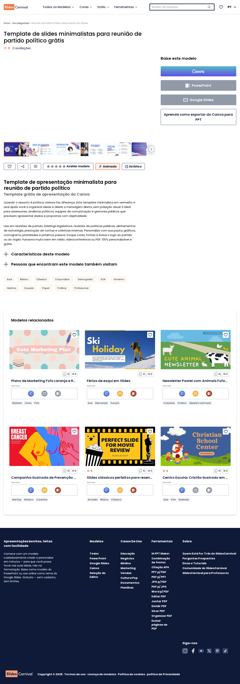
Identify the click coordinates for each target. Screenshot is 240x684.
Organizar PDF (162, 616)
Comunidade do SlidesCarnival (204, 568)
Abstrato (17, 403)
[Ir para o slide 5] (118, 149)
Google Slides (99, 563)
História (11, 288)
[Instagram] (185, 650)
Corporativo (62, 279)
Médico (126, 563)
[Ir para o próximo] (151, 149)
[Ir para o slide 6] (144, 149)
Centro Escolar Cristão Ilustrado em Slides (199, 477)
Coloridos (169, 403)
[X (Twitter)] (209, 650)
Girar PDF (158, 611)
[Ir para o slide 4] (93, 149)
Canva (94, 568)
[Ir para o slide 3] (67, 149)
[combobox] (182, 7)
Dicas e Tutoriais (194, 563)
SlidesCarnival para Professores (205, 573)
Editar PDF (159, 596)
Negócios (127, 558)
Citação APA (160, 567)
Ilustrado (184, 499)
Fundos (115, 403)
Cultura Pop (129, 578)
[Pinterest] (217, 650)
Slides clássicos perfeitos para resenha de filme (128, 477)
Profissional (81, 288)
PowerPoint (98, 558)
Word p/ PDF (160, 591)
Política (61, 288)
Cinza (28, 403)
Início (7, 23)
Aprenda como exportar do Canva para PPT (198, 117)
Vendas (126, 573)
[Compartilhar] (22, 166)
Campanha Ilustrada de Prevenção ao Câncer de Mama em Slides (69, 477)
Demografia (85, 279)
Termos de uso (75, 674)
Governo (119, 279)
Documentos (130, 583)
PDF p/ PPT (159, 577)
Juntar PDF (159, 601)
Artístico (28, 499)
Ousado (29, 288)
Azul (9, 279)
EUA (103, 279)
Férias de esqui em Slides (108, 380)
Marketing (128, 568)
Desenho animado (200, 403)
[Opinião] (35, 166)
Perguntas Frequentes (198, 558)
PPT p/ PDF (159, 572)
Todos (94, 553)
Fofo (36, 403)
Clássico (41, 279)
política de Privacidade (163, 674)
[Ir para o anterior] (7, 149)
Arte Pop (16, 499)
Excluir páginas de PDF (159, 624)
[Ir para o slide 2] (42, 149)
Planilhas (127, 587)
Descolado (101, 403)
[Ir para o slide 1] (16, 149)
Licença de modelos (102, 674)
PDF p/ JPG (159, 587)
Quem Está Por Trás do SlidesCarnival (209, 553)
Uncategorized (20, 23)
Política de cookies (132, 674)
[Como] (9, 166)
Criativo (182, 403)
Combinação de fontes (161, 560)
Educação (128, 553)
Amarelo (93, 499)
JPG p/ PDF (159, 582)
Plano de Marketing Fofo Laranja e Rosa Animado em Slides (62, 380)
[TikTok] (225, 650)
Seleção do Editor (98, 575)
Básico (24, 279)
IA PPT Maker (161, 553)
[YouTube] (201, 650)
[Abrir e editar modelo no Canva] (198, 71)
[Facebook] (193, 650)
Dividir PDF (159, 606)
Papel (45, 288)
